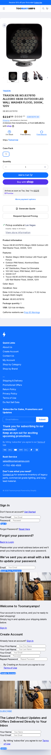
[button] (4, 8)
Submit (42, 419)
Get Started (30, 511)
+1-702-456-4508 (12, 465)
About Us (7, 347)
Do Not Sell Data (11, 402)
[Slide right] (47, 78)
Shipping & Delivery (13, 380)
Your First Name (8, 646)
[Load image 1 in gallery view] (12, 76)
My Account (9, 360)
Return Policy (9, 389)
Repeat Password (9, 659)
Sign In (3, 524)
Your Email (5, 517)
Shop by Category (12, 364)
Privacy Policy (10, 393)
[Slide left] (4, 78)
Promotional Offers (12, 385)
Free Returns (42, 134)
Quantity (7, 161)
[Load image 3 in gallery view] (38, 76)
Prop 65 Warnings (32, 312)
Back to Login (7, 542)
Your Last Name (8, 649)
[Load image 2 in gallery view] (25, 76)
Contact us (8, 474)
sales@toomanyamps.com (16, 461)
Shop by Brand (10, 368)
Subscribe (38, 2)
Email (3, 567)
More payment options (25, 199)
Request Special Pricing (25, 216)
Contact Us (8, 355)
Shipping (6, 120)
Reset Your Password (11, 571)
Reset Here (24, 529)
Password (5, 520)
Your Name (5, 732)
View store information (18, 232)
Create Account (8, 673)
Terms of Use (9, 398)
